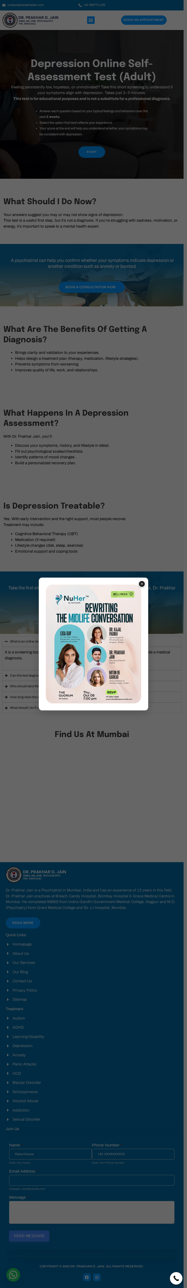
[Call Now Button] (176, 1278)
